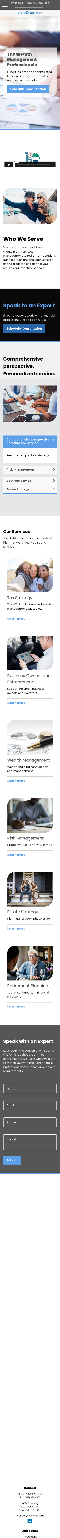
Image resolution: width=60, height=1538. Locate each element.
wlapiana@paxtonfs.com (30, 1515)
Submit (12, 1160)
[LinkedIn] (30, 1521)
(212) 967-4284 (34, 1494)
